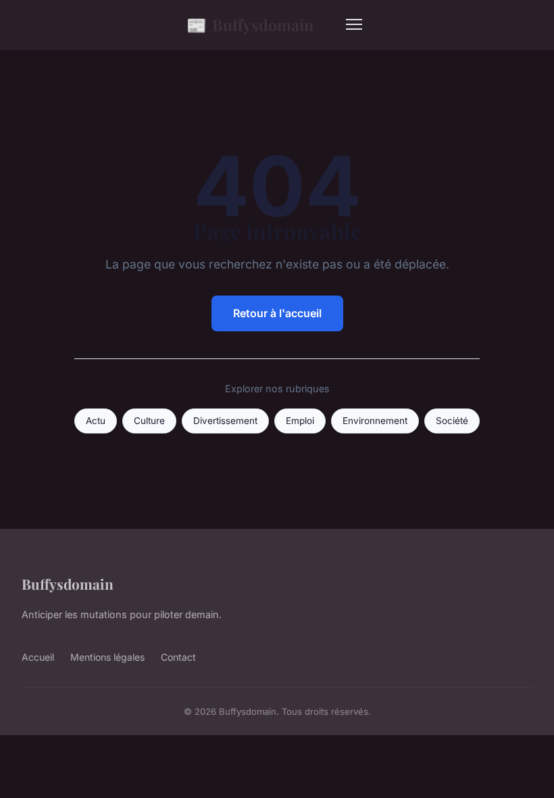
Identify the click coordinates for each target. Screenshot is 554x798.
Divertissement (225, 420)
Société (452, 420)
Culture (149, 420)
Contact (178, 657)
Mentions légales (107, 657)
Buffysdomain (249, 24)
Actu (95, 420)
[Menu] (354, 24)
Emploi (300, 420)
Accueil (38, 657)
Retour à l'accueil (277, 313)
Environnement (375, 420)
